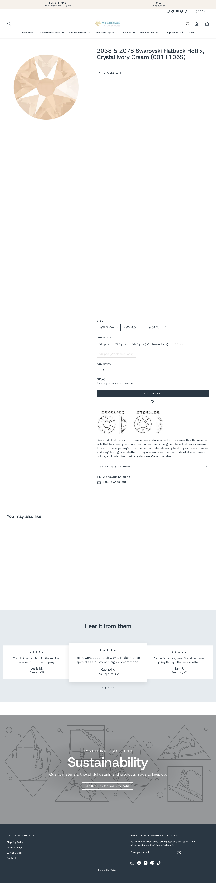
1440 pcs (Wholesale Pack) (150, 344)
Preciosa (127, 32)
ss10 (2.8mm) (108, 327)
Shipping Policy (15, 842)
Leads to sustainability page (107, 786)
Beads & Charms (149, 32)
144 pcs (104, 344)
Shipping (102, 383)
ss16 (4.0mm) (133, 327)
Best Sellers (28, 32)
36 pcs (179, 344)
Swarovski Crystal (105, 32)
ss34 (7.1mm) (157, 327)
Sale (191, 32)
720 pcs (120, 344)
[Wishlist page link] (187, 24)
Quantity (104, 337)
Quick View (30, 571)
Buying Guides (15, 853)
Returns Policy (14, 847)
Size (101, 321)
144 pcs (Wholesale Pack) (116, 354)
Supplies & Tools (175, 32)
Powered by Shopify (108, 869)
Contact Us (13, 858)
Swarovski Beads (78, 32)
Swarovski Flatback (50, 32)
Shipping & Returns (115, 466)
